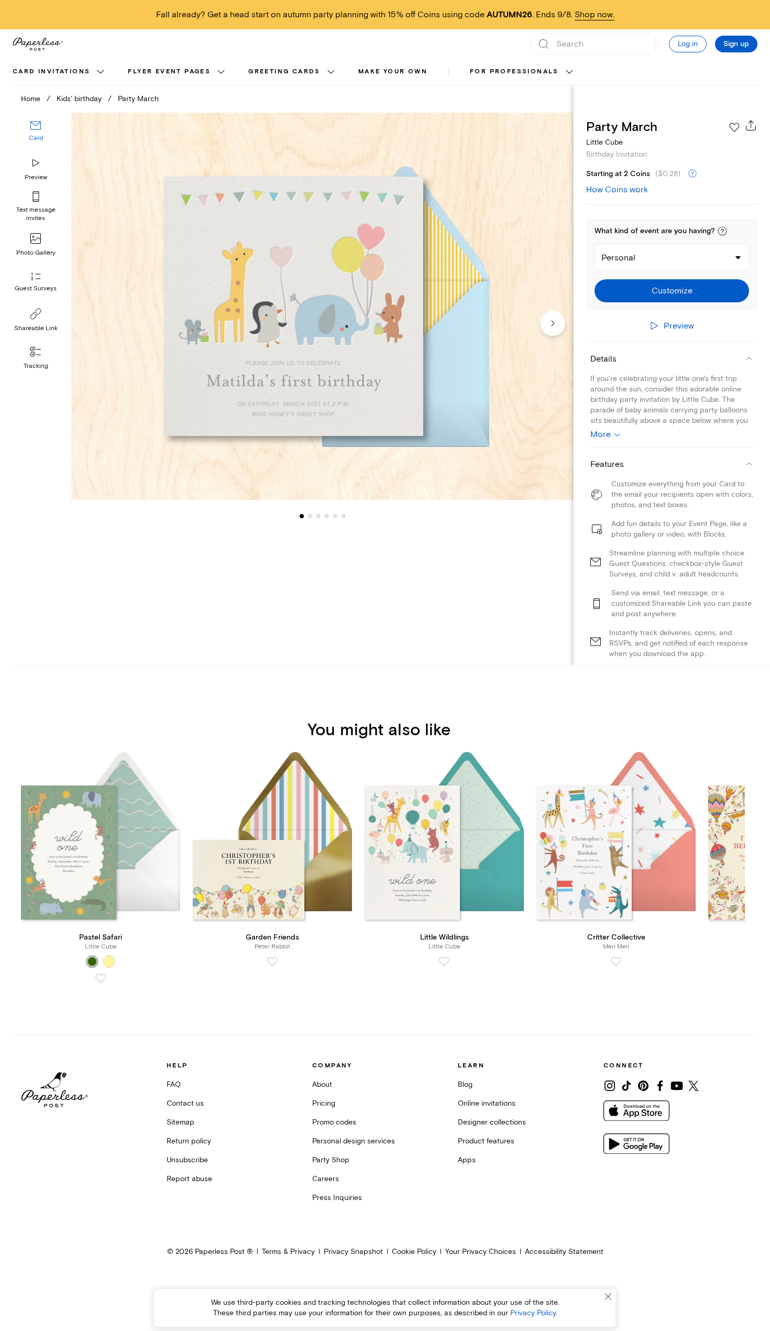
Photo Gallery (36, 253)
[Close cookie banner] (608, 1296)
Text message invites (36, 214)
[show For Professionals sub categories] (569, 72)
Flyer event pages (169, 71)
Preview (36, 177)
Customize (672, 291)
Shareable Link (36, 328)
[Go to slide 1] (302, 516)
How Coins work (617, 189)
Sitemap (180, 1122)
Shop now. (594, 14)
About (322, 1084)
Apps (467, 1159)
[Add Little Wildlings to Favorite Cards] (444, 961)
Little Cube (604, 142)
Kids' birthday (79, 98)
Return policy (189, 1141)
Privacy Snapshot (353, 1251)
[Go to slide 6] (335, 516)
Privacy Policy (533, 1312)
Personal (618, 258)
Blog (465, 1084)
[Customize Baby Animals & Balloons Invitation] (322, 306)
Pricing (323, 1103)
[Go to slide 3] (310, 516)
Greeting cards (284, 71)
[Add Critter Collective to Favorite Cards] (616, 961)
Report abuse (189, 1178)
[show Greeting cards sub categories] (331, 72)
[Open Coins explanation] (692, 174)
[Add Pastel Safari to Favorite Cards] (100, 978)
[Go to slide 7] (344, 516)
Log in (688, 43)
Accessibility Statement (564, 1251)
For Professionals (514, 71)
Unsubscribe (187, 1159)
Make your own (392, 71)
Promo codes (334, 1122)
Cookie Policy (414, 1251)
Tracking (36, 366)
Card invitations (51, 71)
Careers (325, 1178)
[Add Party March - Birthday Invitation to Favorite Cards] (734, 127)
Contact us (185, 1103)
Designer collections (492, 1122)
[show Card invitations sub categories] (100, 72)
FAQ (174, 1084)
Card (36, 138)
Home (30, 98)
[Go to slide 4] (318, 516)
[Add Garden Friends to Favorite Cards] (272, 961)
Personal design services (353, 1141)
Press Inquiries (337, 1197)
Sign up (736, 44)
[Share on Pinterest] (643, 1086)
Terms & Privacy (288, 1251)
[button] (722, 231)
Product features (486, 1141)
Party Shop (330, 1159)
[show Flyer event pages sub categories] (221, 72)
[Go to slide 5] (327, 516)
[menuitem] (60, 72)
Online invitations (486, 1103)
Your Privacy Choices (480, 1251)
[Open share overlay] (751, 125)
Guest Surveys (36, 288)
